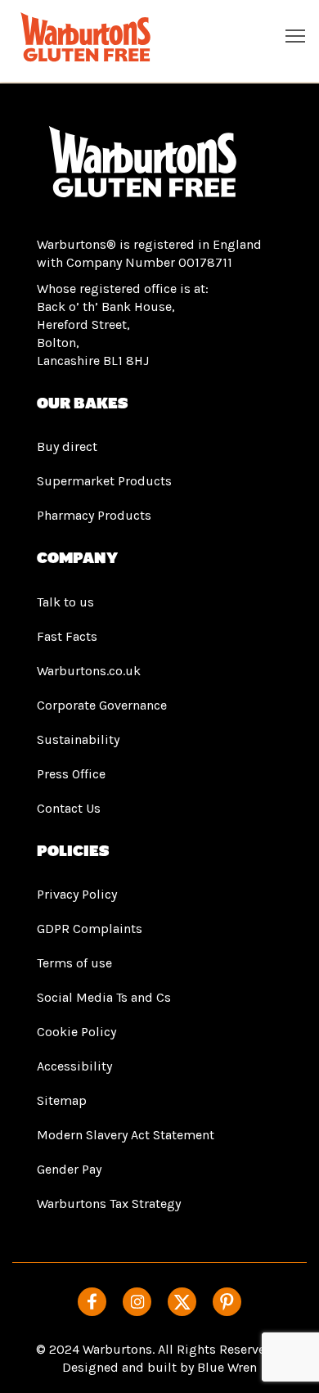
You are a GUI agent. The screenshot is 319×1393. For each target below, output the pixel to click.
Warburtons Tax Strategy (109, 1203)
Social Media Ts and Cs (104, 997)
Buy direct (67, 446)
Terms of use (74, 963)
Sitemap (62, 1100)
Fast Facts (67, 636)
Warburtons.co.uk (89, 670)
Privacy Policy (77, 894)
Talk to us (65, 602)
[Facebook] (92, 1301)
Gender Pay (69, 1169)
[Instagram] (137, 1301)
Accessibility (74, 1066)
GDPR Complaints (89, 928)
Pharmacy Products (94, 515)
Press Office (71, 774)
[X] (182, 1301)
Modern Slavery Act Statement (125, 1135)
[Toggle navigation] (295, 35)
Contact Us (69, 808)
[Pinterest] (227, 1301)
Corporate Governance (102, 705)
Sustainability (78, 739)
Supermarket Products (104, 481)
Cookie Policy (76, 1031)
